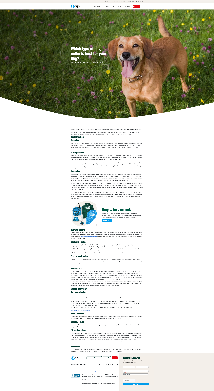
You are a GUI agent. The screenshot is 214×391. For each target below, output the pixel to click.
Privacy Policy (96, 371)
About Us (107, 1)
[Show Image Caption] (213, 95)
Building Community (81, 371)
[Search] (141, 6)
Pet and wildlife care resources (118, 1)
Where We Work (97, 6)
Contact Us (107, 358)
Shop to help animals (104, 371)
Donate (135, 6)
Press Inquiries (131, 1)
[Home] (75, 358)
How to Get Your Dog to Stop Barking (80, 310)
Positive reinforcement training (89, 236)
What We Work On (109, 6)
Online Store (106, 220)
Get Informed (127, 6)
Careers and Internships (94, 358)
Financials (89, 371)
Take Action (118, 6)
